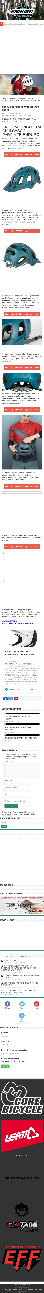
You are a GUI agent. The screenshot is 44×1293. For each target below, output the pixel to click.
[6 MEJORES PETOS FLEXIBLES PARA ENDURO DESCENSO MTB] (2, 990)
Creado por (18, 1285)
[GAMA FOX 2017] (2, 961)
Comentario (9, 761)
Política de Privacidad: (10, 1059)
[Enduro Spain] (22, 9)
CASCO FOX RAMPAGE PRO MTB (20, 738)
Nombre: (4, 1033)
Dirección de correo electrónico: (14, 1050)
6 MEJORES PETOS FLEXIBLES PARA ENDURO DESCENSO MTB (18, 991)
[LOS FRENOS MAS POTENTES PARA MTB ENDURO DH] (2, 983)
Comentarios (25, 956)
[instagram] (28, 1287)
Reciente (14, 956)
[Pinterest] (22, 1287)
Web (6, 794)
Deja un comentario (11, 115)
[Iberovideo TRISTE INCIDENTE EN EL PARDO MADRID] (2, 976)
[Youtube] (24, 1287)
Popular (5, 956)
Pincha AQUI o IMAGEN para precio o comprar (22, 154)
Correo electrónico (12, 787)
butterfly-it (26, 1285)
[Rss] (16, 1287)
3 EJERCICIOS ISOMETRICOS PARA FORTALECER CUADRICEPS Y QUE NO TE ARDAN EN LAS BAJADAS (18, 968)
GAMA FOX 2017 (11, 960)
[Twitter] (20, 1287)
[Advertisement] (22, 51)
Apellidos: (5, 1041)
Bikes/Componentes (17, 98)
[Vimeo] (26, 1287)
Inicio (6, 98)
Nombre (8, 781)
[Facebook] (17, 1287)
